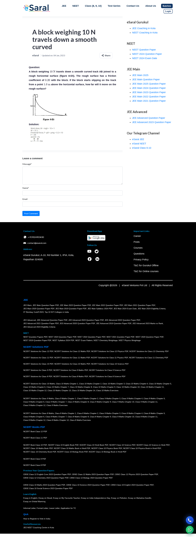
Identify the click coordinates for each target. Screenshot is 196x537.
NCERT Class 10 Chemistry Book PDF (39, 452)
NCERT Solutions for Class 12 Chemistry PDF (149, 351)
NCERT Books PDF (34, 427)
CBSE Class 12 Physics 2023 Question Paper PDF (136, 474)
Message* (27, 164)
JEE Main (27, 305)
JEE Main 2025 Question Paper (149, 83)
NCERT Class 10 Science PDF (122, 445)
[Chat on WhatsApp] (190, 530)
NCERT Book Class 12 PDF (35, 431)
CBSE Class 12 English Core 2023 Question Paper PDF (47, 474)
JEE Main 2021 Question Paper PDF (139, 305)
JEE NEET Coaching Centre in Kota (38, 527)
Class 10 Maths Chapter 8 (81, 387)
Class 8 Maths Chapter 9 (100, 417)
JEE (64, 6)
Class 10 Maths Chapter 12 (35, 390)
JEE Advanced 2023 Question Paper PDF (86, 320)
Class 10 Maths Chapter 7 (58, 387)
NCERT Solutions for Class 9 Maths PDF (70, 370)
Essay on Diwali (45, 498)
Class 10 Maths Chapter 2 (90, 384)
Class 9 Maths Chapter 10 (123, 402)
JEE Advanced (29, 320)
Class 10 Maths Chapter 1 (67, 384)
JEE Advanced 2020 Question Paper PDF (77, 323)
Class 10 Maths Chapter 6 (34, 387)
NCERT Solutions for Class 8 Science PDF (107, 376)
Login (168, 11)
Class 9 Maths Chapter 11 (146, 402)
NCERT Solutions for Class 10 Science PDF (110, 364)
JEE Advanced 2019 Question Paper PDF (113, 323)
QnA (25, 514)
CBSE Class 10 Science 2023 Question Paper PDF (88, 485)
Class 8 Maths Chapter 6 (33, 417)
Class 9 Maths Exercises (57, 405)
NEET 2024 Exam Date (144, 58)
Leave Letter (54, 508)
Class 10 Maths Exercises (107, 390)
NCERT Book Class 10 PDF (35, 445)
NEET (75, 6)
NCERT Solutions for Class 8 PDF (37, 376)
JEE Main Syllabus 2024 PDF (100, 309)
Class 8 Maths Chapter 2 (87, 413)
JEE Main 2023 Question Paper (149, 92)
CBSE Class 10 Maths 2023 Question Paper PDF (44, 485)
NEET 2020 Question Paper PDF (150, 337)
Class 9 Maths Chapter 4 (132, 398)
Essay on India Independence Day (95, 498)
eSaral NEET (139, 143)
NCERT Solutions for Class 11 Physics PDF (109, 358)
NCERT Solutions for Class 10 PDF (38, 364)
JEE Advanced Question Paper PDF (52, 320)
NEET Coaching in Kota (144, 32)
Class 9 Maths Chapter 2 (87, 398)
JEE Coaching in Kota (143, 28)
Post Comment (31, 213)
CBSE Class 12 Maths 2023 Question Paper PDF (93, 474)
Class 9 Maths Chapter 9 (100, 402)
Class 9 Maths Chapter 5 (154, 398)
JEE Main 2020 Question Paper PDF (38, 309)
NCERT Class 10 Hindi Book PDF (94, 445)
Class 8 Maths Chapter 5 (154, 413)
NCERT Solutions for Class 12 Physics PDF (109, 351)
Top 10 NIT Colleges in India (57, 312)
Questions (139, 253)
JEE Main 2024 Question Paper (149, 88)
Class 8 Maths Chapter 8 (78, 417)
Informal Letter (29, 508)
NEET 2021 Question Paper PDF (121, 337)
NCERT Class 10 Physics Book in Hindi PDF (142, 448)
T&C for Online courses (146, 271)
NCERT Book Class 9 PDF (34, 459)
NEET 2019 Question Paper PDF (37, 340)
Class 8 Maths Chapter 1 (65, 413)
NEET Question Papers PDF (35, 337)
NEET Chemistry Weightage (106, 340)
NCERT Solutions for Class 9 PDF (37, 370)
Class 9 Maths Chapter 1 (65, 398)
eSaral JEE (138, 139)
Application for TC (68, 508)
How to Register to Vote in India (36, 519)
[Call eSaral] (190, 520)
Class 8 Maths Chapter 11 (146, 417)
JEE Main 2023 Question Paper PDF (75, 305)
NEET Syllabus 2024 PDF (63, 340)
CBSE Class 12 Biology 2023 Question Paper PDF (91, 478)
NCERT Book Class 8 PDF (34, 465)
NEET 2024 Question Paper (147, 54)
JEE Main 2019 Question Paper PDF (71, 309)
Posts (137, 242)
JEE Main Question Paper (146, 79)
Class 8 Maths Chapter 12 (34, 420)
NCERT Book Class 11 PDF (35, 438)
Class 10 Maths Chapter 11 (152, 387)
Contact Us (133, 6)
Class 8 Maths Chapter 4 (132, 413)
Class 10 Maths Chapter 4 (137, 384)
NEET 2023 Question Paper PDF (63, 337)
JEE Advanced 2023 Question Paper (151, 122)
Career (137, 236)
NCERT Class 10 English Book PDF (63, 445)
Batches (167, 6)
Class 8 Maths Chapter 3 (109, 413)
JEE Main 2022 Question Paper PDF (107, 305)
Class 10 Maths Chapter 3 (114, 384)
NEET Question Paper (144, 49)
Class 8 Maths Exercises (80, 420)
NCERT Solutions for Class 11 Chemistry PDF (148, 358)
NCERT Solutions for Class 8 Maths (38, 413)
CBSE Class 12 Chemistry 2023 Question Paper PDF (46, 478)
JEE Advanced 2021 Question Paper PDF (41, 323)
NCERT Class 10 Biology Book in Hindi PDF (107, 452)
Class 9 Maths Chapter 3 (109, 398)
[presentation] (52, 71)
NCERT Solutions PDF (36, 347)
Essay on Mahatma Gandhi (139, 498)
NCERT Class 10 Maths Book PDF (38, 448)
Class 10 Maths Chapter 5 (160, 384)
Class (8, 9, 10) (93, 6)
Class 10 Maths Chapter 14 (83, 390)
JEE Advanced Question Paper (148, 118)
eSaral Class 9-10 (141, 148)
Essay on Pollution (119, 498)
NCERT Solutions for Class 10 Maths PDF (72, 364)
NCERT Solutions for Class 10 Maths (39, 384)
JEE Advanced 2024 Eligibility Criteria (39, 327)
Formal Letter (42, 508)
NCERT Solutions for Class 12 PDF (38, 351)
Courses (138, 247)
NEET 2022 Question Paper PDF (91, 337)
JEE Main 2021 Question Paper (149, 101)
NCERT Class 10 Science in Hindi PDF (153, 445)
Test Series (114, 6)
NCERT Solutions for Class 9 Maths (38, 398)
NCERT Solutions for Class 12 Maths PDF (72, 351)
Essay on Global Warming (34, 501)
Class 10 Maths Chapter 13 (59, 390)
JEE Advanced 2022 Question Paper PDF (122, 320)
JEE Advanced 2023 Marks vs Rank (147, 323)
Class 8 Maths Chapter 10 (123, 417)
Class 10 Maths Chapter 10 (128, 387)
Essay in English (30, 498)
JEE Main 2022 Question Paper (149, 96)
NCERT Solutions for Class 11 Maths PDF (72, 358)
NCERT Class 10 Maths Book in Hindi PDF (72, 448)
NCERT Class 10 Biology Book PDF (72, 452)
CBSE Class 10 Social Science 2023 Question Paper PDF (48, 488)
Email (24, 199)
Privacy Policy (141, 259)
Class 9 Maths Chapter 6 (33, 402)
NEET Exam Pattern (84, 340)
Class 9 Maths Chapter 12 (34, 405)
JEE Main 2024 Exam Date (125, 309)
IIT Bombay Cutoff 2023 (33, 312)
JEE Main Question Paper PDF (46, 305)
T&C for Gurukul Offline (146, 265)
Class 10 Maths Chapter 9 (104, 387)
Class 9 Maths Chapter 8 (78, 402)
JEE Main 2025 (140, 75)
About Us (150, 6)
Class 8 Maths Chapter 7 (56, 417)
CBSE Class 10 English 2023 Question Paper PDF (132, 485)
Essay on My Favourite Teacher (66, 498)
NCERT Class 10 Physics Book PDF (106, 448)
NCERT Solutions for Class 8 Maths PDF (70, 376)
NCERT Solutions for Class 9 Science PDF (107, 370)
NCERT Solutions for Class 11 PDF (38, 358)
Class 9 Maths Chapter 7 (56, 402)
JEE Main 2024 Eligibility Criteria (151, 309)
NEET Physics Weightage (130, 340)
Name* (25, 188)
